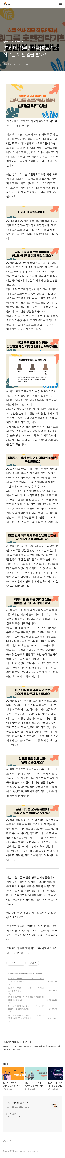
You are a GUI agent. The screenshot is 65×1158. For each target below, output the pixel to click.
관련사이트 (7, 1141)
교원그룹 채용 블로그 (18, 1103)
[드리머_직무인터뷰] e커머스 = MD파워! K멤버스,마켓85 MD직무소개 (26, 1016)
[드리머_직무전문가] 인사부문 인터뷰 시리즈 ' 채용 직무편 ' (26, 989)
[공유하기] (18, 963)
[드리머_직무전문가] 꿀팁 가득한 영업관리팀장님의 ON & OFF (26, 998)
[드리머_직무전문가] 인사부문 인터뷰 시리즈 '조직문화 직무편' (26, 980)
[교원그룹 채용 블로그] (6, 4)
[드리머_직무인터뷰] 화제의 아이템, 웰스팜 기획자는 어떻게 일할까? (26, 1007)
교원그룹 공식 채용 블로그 (17, 1107)
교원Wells (7, 1151)
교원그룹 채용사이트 (11, 1146)
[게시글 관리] (22, 963)
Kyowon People (14, 973)
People (24, 973)
